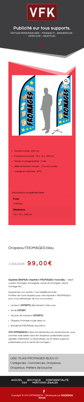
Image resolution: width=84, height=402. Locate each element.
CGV (24, 382)
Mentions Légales (45, 382)
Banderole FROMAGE (22, 325)
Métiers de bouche (39, 367)
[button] (66, 81)
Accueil (16, 380)
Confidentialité (57, 380)
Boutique (34, 380)
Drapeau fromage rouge (23, 320)
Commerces (36, 363)
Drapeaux (53, 363)
